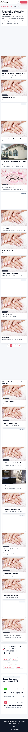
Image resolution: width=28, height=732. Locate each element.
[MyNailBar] (7, 2)
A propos (5, 721)
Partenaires (11, 721)
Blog (16, 721)
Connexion (24, 2)
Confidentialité (21, 721)
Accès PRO (16, 723)
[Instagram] (14, 726)
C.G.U (10, 723)
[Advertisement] (14, 41)
